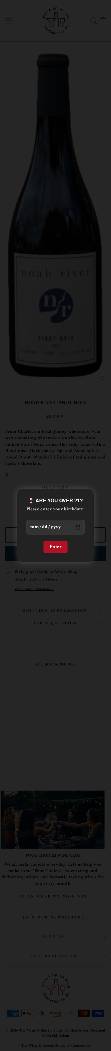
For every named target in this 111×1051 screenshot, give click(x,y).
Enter (55, 547)
